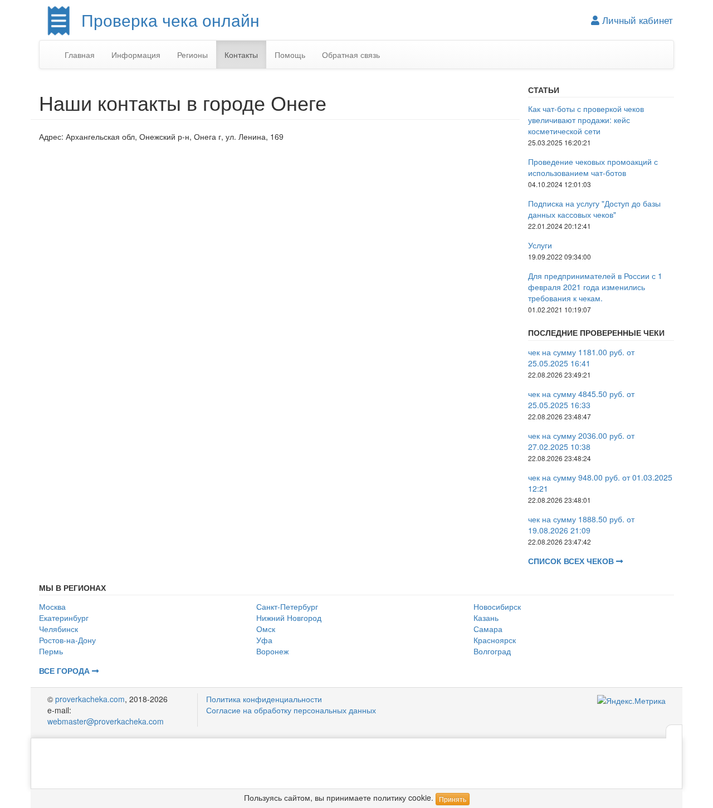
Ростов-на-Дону (67, 639)
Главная (80, 54)
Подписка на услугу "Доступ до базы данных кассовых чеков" (594, 209)
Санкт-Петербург (287, 606)
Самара (487, 628)
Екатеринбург (64, 617)
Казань (486, 617)
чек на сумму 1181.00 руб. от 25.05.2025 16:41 (581, 357)
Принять (452, 799)
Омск (265, 628)
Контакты (241, 54)
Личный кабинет (636, 20)
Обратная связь (351, 54)
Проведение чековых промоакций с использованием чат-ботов (593, 167)
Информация (135, 54)
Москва (52, 606)
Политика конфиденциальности (264, 698)
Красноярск (494, 639)
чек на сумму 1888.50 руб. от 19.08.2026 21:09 (581, 524)
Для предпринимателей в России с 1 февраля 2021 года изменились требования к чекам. (595, 286)
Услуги (540, 245)
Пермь (51, 651)
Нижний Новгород (288, 617)
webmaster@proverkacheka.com (105, 721)
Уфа (264, 639)
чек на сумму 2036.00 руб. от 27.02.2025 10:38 (581, 441)
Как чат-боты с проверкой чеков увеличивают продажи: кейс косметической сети (586, 119)
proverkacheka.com (90, 698)
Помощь (290, 54)
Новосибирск (497, 606)
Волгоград (492, 651)
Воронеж (272, 651)
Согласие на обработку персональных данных (291, 710)
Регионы (192, 54)
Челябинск (58, 628)
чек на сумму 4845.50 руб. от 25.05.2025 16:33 (581, 399)
